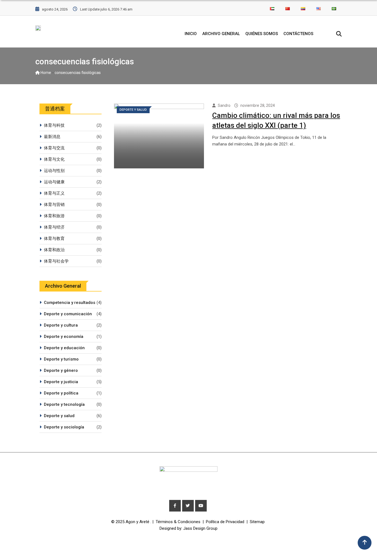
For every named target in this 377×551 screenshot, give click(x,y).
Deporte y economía (63, 336)
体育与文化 (54, 159)
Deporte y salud (59, 415)
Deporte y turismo (61, 359)
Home (45, 72)
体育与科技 (54, 125)
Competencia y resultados (69, 302)
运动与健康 (54, 181)
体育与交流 (54, 147)
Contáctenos (298, 33)
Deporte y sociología (64, 427)
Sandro (224, 105)
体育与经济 (54, 227)
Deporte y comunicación (68, 313)
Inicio (191, 33)
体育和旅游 (54, 215)
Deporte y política (61, 393)
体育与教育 (54, 238)
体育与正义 (54, 193)
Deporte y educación (64, 347)
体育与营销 (54, 204)
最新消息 (52, 136)
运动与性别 (54, 170)
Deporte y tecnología (64, 404)
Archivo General (221, 33)
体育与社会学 (56, 261)
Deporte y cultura (61, 325)
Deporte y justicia (61, 381)
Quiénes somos (261, 33)
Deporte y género (61, 370)
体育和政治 (54, 249)
